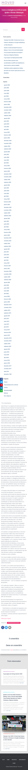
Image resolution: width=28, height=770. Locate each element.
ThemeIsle (20, 766)
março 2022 (7, 229)
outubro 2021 (7, 243)
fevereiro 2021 (7, 265)
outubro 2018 (7, 343)
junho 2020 (6, 288)
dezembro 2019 (7, 304)
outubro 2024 (7, 146)
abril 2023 (6, 196)
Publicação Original (6, 618)
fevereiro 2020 (7, 299)
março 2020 (7, 296)
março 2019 (7, 329)
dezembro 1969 (7, 374)
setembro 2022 (7, 215)
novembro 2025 (7, 110)
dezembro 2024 (7, 140)
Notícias (6, 393)
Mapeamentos (22, 759)
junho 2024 (6, 157)
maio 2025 (6, 126)
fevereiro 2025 (7, 135)
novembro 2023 (7, 176)
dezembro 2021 (7, 238)
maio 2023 (6, 193)
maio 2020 (6, 290)
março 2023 (7, 199)
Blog (3, 759)
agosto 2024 (7, 151)
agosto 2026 (7, 85)
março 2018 (7, 360)
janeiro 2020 (7, 301)
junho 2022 (6, 224)
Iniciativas (14, 759)
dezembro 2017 (7, 365)
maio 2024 (6, 160)
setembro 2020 (7, 279)
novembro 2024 (7, 143)
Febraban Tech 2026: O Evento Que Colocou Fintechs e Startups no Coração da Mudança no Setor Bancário (14, 42)
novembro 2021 (7, 240)
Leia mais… (21, 682)
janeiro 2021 (7, 268)
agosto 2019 (7, 315)
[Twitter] (1, 382)
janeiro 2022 (7, 235)
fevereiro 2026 (7, 101)
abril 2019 (6, 326)
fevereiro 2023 (7, 201)
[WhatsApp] (1, 390)
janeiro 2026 (7, 104)
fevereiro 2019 (7, 332)
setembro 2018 (7, 346)
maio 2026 (6, 93)
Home (8, 759)
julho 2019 (6, 318)
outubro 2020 (7, 276)
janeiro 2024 (7, 171)
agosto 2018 (7, 349)
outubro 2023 (7, 179)
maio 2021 (6, 257)
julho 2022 (6, 221)
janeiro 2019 (7, 335)
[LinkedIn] (1, 387)
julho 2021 (6, 251)
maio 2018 (6, 354)
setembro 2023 (7, 182)
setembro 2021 (7, 246)
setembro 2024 (7, 149)
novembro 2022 (7, 210)
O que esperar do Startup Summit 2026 (13, 57)
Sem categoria (7, 395)
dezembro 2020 (7, 271)
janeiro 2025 (7, 137)
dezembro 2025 (7, 107)
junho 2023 (6, 190)
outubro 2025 (7, 112)
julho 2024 (6, 154)
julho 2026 (6, 87)
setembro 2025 (7, 115)
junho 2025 (6, 124)
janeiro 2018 (7, 363)
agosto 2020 (7, 282)
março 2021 (7, 263)
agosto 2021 (7, 249)
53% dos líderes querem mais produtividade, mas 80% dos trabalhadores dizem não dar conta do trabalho (14, 63)
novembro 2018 (7, 340)
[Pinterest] (1, 385)
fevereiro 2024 (7, 168)
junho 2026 (6, 90)
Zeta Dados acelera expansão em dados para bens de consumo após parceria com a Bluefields (14, 71)
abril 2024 (6, 162)
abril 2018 (6, 357)
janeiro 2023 (7, 204)
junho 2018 (6, 352)
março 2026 (7, 99)
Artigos (5, 382)
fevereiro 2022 (7, 232)
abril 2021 (6, 260)
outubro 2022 (7, 213)
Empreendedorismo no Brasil (11, 384)
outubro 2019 (7, 310)
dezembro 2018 (7, 338)
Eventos (6, 387)
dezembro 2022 (7, 207)
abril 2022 (6, 226)
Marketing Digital (8, 390)
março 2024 (7, 165)
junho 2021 (6, 254)
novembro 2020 (7, 274)
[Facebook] (1, 379)
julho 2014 (6, 371)
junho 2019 (6, 321)
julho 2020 (6, 285)
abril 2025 (6, 129)
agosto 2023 (7, 185)
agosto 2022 (7, 218)
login (12, 649)
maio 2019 (6, 324)
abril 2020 (6, 293)
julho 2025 (6, 121)
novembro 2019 (7, 307)
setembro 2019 (7, 313)
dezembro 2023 (7, 174)
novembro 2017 (7, 368)
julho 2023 (6, 188)
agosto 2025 (7, 118)
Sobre (14, 763)
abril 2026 (6, 96)
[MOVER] (8, 3)
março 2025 (7, 132)
